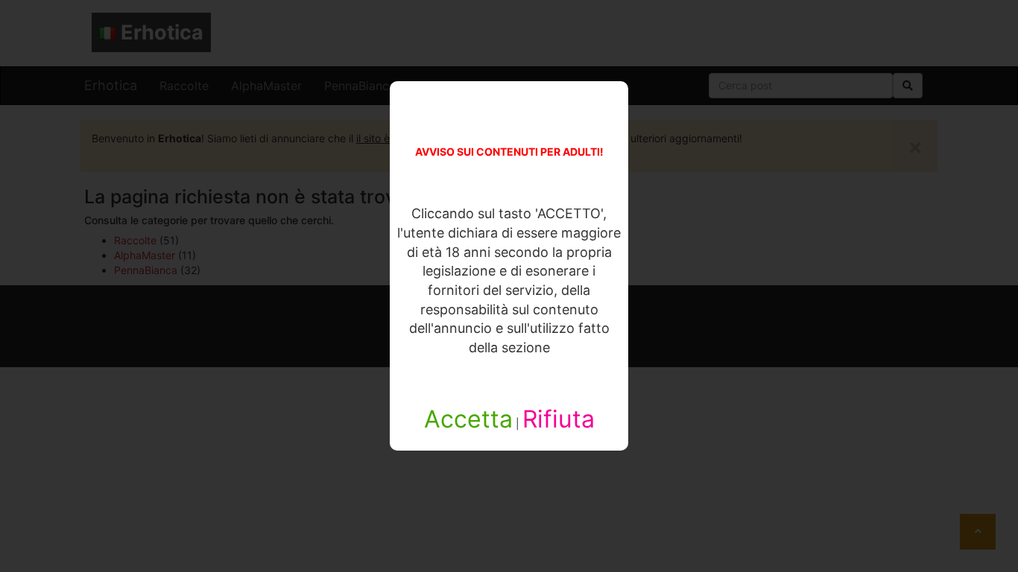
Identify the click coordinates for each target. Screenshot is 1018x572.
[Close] (348, 498)
